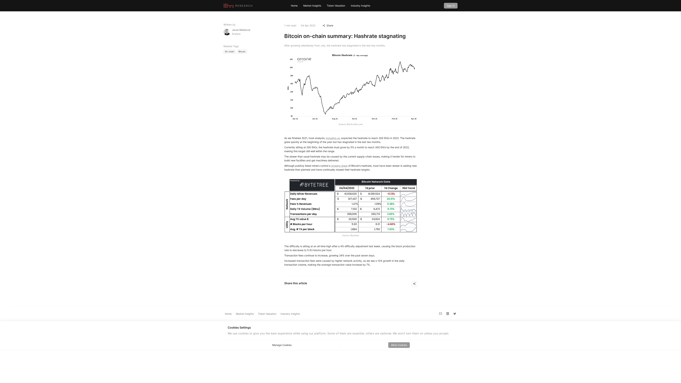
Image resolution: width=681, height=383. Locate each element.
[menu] (364, 5)
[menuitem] (294, 5)
